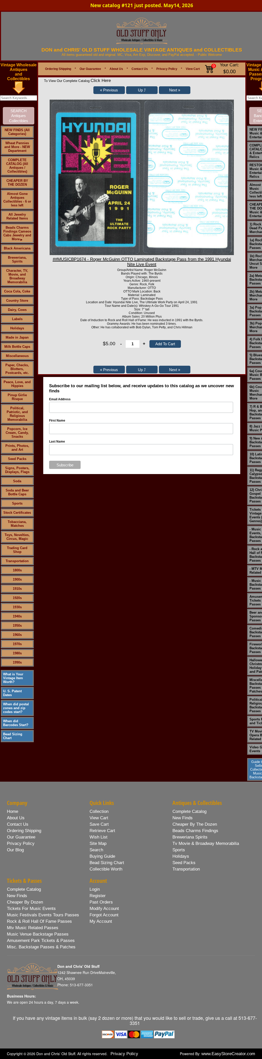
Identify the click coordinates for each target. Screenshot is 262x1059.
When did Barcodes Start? (15, 723)
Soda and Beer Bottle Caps (17, 492)
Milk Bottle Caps (17, 347)
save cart (99, 824)
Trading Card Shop (17, 550)
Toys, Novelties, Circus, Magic (17, 537)
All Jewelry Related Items (17, 216)
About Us (116, 69)
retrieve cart (102, 830)
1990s (17, 662)
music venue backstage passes (38, 934)
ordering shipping (24, 830)
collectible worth (106, 869)
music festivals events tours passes (43, 915)
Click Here (101, 80)
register (98, 895)
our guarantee (21, 837)
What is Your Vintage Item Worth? (13, 678)
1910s (17, 589)
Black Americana (17, 248)
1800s (17, 570)
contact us (17, 824)
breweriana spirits (190, 837)
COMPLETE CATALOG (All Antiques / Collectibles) (17, 165)
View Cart (193, 69)
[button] (109, 90)
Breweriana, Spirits (17, 259)
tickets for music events (31, 908)
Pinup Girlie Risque (17, 397)
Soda (17, 481)
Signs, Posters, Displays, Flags (17, 470)
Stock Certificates (17, 513)
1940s (17, 616)
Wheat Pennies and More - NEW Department (17, 147)
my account (101, 921)
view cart (99, 817)
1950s (17, 625)
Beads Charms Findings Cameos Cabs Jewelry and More (17, 233)
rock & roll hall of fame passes (39, 921)
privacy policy (21, 843)
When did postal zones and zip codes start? (16, 708)
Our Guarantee (90, 69)
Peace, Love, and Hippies (17, 384)
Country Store (17, 300)
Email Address (60, 399)
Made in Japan (17, 337)
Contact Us (140, 69)
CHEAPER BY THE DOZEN (17, 182)
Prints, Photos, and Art (17, 448)
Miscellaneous (17, 356)
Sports (17, 503)
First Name (57, 420)
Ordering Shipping (58, 69)
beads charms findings (195, 830)
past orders (101, 902)
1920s (17, 598)
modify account (104, 908)
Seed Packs (17, 459)
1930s (17, 607)
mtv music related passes (32, 927)
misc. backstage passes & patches (41, 947)
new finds (182, 817)
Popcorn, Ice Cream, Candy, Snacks (17, 432)
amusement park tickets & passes (41, 940)
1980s (17, 653)
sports (178, 849)
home (12, 811)
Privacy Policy (166, 69)
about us (16, 817)
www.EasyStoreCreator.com (228, 1053)
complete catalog (189, 811)
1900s (17, 579)
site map (98, 843)
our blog (15, 849)
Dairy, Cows (17, 310)
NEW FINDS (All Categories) (17, 132)
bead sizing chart (107, 862)
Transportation (17, 561)
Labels (17, 319)
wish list (98, 837)
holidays (180, 856)
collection (99, 811)
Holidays (17, 328)
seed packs (183, 862)
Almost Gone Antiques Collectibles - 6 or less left (17, 199)
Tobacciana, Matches (17, 524)
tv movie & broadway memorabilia (205, 843)
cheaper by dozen (25, 902)
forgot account (104, 915)
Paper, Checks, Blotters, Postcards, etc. (17, 369)
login (95, 889)
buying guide (102, 856)
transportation (186, 869)
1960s (17, 635)
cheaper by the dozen (194, 824)
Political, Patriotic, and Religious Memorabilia (17, 414)
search (96, 849)
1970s (17, 644)
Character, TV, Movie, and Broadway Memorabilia (17, 276)
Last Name (57, 441)
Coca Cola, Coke (17, 291)
